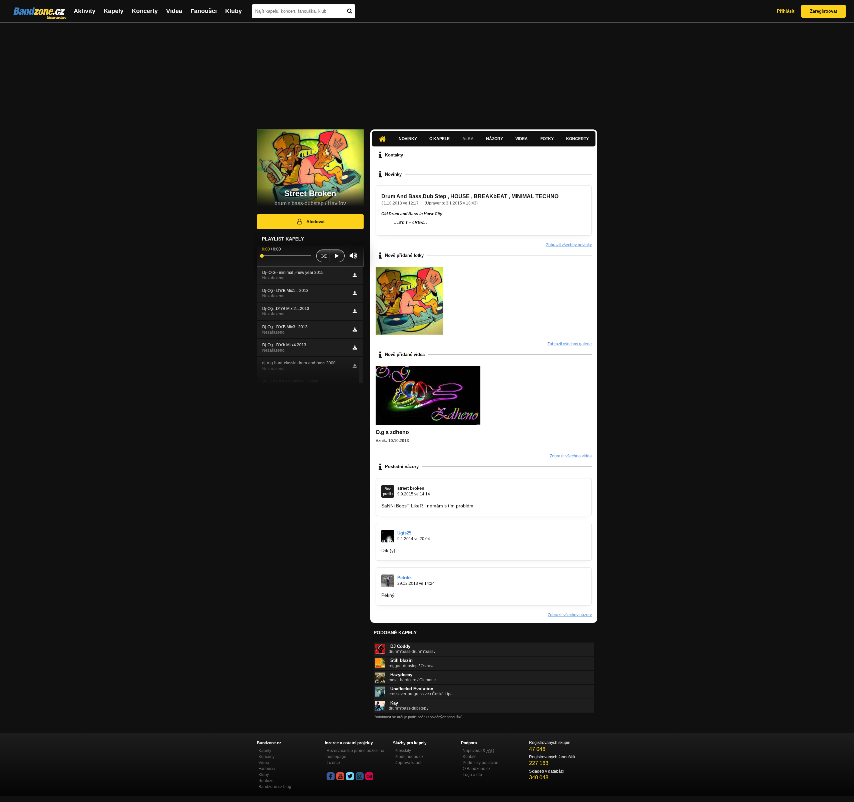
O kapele (439, 138)
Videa (174, 11)
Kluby (233, 11)
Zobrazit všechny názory (570, 615)
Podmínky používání (481, 762)
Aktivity (84, 11)
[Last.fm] (369, 776)
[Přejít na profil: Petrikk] (387, 580)
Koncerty (145, 11)
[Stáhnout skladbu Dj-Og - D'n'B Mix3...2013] (354, 329)
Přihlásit (785, 11)
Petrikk (404, 577)
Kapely (113, 11)
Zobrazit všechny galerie (569, 344)
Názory (494, 138)
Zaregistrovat (823, 11)
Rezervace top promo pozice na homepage (355, 753)
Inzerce (333, 762)
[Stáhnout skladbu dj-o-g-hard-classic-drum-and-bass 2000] (354, 366)
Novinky (408, 138)
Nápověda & (478, 750)
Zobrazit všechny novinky (569, 245)
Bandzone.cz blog (275, 786)
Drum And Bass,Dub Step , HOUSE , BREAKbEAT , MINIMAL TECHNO (469, 196)
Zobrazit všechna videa (571, 456)
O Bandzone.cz (476, 768)
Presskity (403, 750)
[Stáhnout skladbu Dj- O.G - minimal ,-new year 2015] (354, 275)
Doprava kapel (408, 762)
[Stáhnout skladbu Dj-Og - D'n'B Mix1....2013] (354, 293)
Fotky (547, 138)
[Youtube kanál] (340, 776)
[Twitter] (350, 776)
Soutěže (266, 780)
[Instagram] (360, 776)
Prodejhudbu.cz (409, 756)
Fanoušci (203, 11)
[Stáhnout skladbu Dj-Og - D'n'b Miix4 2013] (354, 347)
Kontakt (469, 756)
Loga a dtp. (473, 774)
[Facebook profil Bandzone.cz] (331, 776)
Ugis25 (404, 532)
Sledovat (316, 221)
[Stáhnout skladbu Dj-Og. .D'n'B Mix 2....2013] (354, 311)
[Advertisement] (427, 72)
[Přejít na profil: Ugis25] (387, 536)
